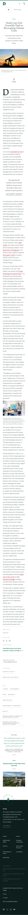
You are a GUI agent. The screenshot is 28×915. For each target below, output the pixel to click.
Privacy (5, 894)
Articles (14, 19)
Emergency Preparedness (19, 841)
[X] (7, 910)
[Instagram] (11, 910)
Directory (5, 846)
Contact (5, 836)
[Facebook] (4, 910)
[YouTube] (14, 910)
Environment (14, 689)
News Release (7, 700)
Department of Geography (11, 250)
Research (11, 694)
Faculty (5, 711)
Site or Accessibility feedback (10, 901)
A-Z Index (5, 897)
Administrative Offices (6, 841)
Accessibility (19, 851)
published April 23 (17, 152)
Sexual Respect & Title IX (7, 852)
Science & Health (9, 671)
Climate (5, 689)
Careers (18, 836)
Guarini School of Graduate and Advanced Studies (13, 717)
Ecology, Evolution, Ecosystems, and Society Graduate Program (11, 723)
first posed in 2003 (9, 255)
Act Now (6, 825)
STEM (4, 694)
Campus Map (6, 857)
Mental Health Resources (19, 846)
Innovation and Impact (11, 677)
